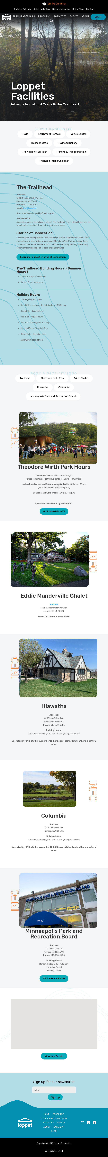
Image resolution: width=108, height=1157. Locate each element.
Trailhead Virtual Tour (34, 151)
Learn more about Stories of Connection (43, 257)
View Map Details (54, 1056)
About (85, 16)
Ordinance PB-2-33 (54, 511)
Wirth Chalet (81, 378)
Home (47, 1114)
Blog (54, 1131)
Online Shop (78, 9)
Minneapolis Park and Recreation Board (53, 396)
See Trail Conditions (57, 4)
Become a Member (61, 9)
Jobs (36, 9)
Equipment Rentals (49, 134)
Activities (60, 16)
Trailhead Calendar (22, 9)
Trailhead (25, 378)
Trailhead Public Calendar (54, 160)
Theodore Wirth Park (52, 378)
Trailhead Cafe (39, 143)
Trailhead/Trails (24, 16)
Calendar (59, 1127)
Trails (25, 134)
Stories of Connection (54, 1119)
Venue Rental (78, 134)
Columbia (63, 387)
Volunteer (45, 9)
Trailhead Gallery (67, 143)
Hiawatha (42, 387)
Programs (44, 16)
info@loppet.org (30, 208)
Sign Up (55, 1097)
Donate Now (98, 18)
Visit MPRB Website (54, 978)
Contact (90, 9)
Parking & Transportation (71, 151)
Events (73, 16)
